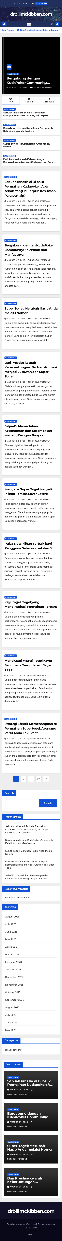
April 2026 (11, 946)
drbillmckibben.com (31, 14)
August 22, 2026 (16, 441)
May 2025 (10, 1030)
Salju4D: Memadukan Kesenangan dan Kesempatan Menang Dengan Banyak (28, 430)
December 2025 (14, 977)
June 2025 (11, 1022)
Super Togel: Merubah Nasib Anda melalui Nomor (30, 1148)
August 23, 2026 (16, 382)
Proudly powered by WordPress (21, 1224)
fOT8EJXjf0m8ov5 (41, 87)
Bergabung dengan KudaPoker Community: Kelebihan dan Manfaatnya (28, 82)
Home (31, 1235)
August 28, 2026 (16, 201)
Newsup (48, 1224)
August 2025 (12, 1007)
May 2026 (10, 939)
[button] (52, 24)
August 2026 (12, 916)
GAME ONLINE (11, 74)
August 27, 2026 (17, 87)
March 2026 (12, 954)
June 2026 (11, 931)
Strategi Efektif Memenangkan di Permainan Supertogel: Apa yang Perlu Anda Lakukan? (30, 728)
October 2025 (12, 992)
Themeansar (30, 1228)
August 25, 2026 (16, 319)
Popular (29, 101)
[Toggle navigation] (29, 24)
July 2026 (10, 924)
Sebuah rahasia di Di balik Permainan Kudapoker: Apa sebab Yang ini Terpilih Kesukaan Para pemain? (25, 115)
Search (9, 793)
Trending (49, 101)
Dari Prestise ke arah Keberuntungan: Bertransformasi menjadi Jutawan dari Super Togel (28, 162)
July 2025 (10, 1015)
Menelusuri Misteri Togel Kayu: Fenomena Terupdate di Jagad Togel (28, 665)
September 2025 (14, 999)
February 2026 (13, 962)
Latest (11, 101)
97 (38, 778)
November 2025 (14, 984)
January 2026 (13, 969)
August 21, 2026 (16, 675)
